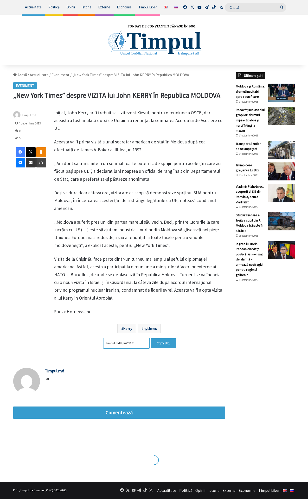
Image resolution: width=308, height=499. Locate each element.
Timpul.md (29, 115)
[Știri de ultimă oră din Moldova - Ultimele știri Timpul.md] (154, 39)
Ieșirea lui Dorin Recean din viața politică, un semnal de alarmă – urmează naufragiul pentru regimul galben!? (249, 259)
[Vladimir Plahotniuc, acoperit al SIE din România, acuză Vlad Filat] (281, 193)
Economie (124, 7)
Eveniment (60, 74)
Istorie (86, 7)
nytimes (150, 328)
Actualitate (33, 7)
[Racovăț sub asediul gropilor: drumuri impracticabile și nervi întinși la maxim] (281, 116)
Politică (54, 7)
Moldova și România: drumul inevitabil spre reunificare (250, 91)
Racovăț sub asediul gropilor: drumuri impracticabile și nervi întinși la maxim (250, 120)
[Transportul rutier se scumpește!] (281, 150)
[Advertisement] (265, 366)
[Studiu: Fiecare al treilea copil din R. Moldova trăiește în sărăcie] (281, 221)
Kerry (127, 328)
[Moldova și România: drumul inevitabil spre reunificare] (281, 93)
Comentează (119, 412)
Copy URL (163, 343)
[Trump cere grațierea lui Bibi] (281, 171)
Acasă (22, 74)
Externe (104, 7)
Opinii (70, 7)
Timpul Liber (147, 7)
